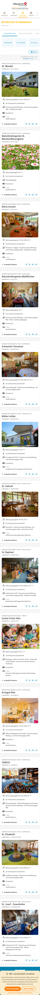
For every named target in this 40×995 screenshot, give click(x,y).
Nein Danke (29, 989)
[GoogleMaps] (26, 124)
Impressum (12, 993)
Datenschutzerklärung (24, 993)
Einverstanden (12, 989)
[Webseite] (36, 124)
